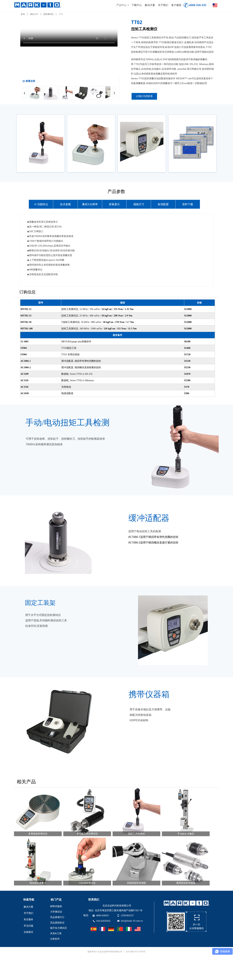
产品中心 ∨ (122, 5)
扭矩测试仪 (48, 14)
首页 (23, 14)
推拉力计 (34, 14)
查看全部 (30, 81)
